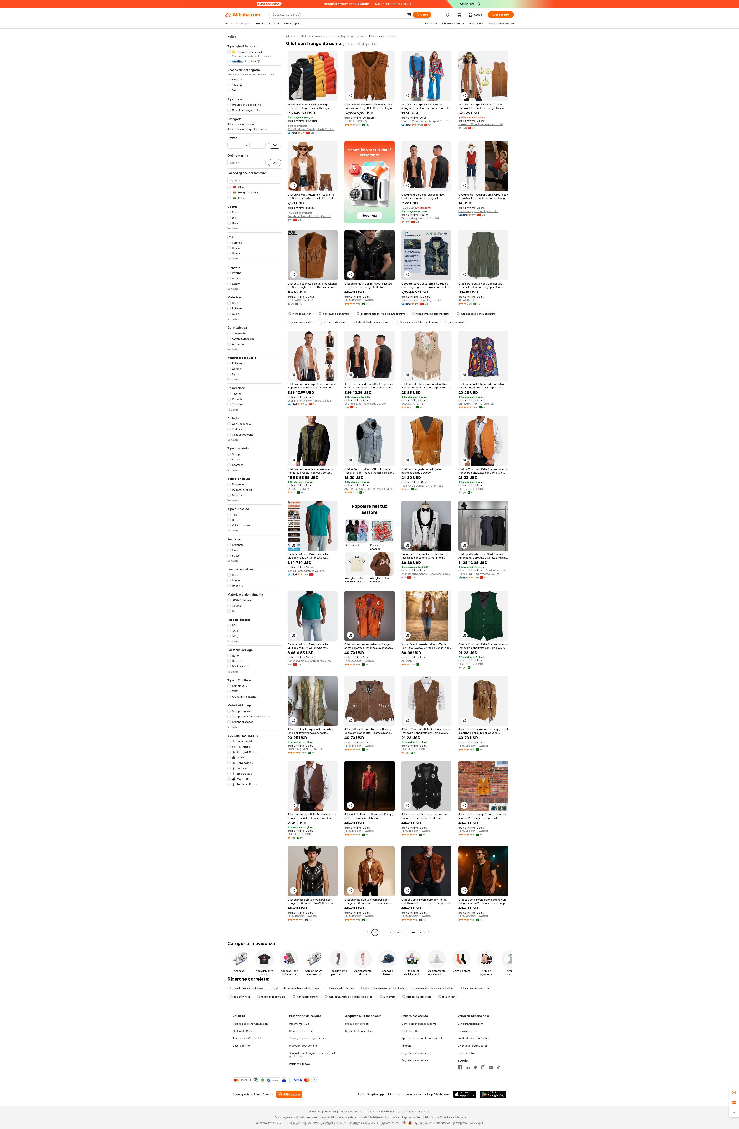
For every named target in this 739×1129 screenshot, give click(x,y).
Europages (425, 1111)
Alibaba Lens (252, 1094)
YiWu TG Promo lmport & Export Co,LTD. (425, 121)
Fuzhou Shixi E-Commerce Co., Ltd (478, 573)
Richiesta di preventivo (359, 1031)
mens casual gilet (301, 313)
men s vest (389, 996)
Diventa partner (467, 1053)
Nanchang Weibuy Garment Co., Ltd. (309, 660)
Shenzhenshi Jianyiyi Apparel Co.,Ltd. (310, 400)
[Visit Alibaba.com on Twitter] (475, 1067)
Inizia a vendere (467, 1031)
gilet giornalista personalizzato (433, 313)
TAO (399, 1111)
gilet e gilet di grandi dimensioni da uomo (298, 988)
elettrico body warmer (335, 322)
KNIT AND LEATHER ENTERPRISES (422, 485)
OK (275, 145)
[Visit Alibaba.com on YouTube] (490, 1067)
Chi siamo (239, 1015)
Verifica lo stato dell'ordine (473, 1038)
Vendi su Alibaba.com (470, 1023)
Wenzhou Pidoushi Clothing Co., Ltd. (309, 216)
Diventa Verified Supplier (472, 1045)
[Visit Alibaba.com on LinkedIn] (467, 1067)
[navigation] (254, 484)
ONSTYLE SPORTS (355, 121)
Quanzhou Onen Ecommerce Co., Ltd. (480, 124)
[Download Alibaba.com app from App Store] (464, 1094)
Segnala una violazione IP (416, 1053)
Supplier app (375, 1094)
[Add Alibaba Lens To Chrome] (289, 1094)
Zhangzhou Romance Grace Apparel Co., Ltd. (426, 573)
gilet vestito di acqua (342, 988)
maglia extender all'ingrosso (249, 988)
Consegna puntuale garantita (306, 1038)
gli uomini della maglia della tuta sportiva (382, 313)
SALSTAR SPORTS (412, 403)
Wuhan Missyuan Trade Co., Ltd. (420, 218)
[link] (734, 1092)
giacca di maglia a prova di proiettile (385, 988)
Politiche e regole (299, 1063)
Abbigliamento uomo (350, 36)
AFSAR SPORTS (467, 300)
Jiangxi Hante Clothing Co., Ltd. (306, 570)
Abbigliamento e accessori (316, 36)
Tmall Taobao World (350, 1111)
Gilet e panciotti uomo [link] (382, 36)
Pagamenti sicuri (299, 1023)
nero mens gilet (457, 322)
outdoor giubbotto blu (477, 988)
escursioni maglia (301, 322)
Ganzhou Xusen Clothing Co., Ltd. (421, 300)
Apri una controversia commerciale (422, 1038)
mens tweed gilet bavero (336, 313)
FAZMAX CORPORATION (359, 300)
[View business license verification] (404, 1123)
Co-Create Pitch (242, 1031)
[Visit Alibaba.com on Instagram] (483, 1067)
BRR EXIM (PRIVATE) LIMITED (476, 403)
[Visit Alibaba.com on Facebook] (460, 1067)
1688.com (330, 1111)
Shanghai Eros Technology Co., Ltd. (365, 403)
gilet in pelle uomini (307, 996)
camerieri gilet (242, 996)
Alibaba (290, 36)
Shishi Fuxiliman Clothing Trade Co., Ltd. (311, 129)
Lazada (369, 1111)
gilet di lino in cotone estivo (373, 322)
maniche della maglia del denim (478, 313)
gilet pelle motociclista (418, 996)
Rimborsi (406, 1045)
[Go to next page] (428, 932)
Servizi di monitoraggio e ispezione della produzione (312, 1054)
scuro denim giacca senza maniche (435, 988)
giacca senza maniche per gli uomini (418, 322)
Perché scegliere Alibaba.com (250, 1023)
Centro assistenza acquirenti (418, 1023)
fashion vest (448, 996)
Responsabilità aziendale (247, 1038)
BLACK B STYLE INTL (471, 488)
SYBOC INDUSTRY (299, 488)
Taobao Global (385, 1111)
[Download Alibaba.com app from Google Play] (493, 1094)
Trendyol (410, 1111)
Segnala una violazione (414, 1060)
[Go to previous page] (367, 932)
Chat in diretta (409, 1031)
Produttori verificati (357, 1023)
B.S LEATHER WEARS (300, 300)
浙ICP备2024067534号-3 (468, 1123)
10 (421, 932)
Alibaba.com (441, 1094)
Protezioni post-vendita (303, 1045)
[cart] (460, 15)
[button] (409, 14)
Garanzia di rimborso (301, 1031)
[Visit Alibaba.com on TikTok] (498, 1067)
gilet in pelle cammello (273, 996)
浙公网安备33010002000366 (432, 1123)
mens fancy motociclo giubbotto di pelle (350, 996)
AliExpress (314, 1111)
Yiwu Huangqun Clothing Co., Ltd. (478, 211)
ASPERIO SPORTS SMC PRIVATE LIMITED (369, 488)
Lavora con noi (241, 1045)
